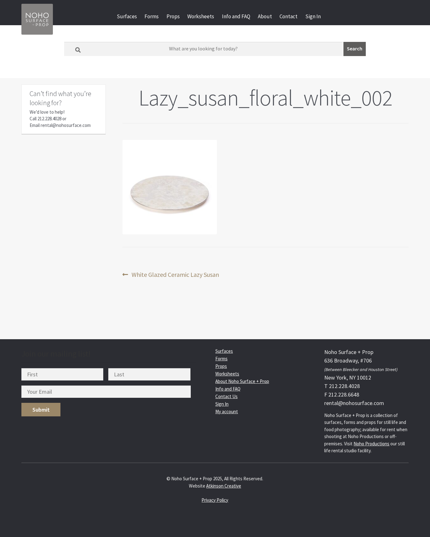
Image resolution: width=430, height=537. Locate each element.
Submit (41, 409)
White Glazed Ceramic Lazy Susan (175, 274)
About (265, 16)
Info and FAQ (236, 16)
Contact (288, 16)
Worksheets (200, 16)
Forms (151, 16)
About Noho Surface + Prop (242, 381)
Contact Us (226, 396)
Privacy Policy (214, 500)
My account (226, 411)
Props (173, 16)
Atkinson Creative (223, 486)
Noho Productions (371, 444)
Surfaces (127, 16)
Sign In (313, 16)
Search (354, 48)
